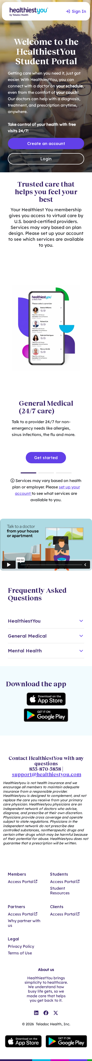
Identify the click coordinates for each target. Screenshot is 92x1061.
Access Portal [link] (20, 881)
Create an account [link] (46, 143)
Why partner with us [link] (24, 923)
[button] (46, 620)
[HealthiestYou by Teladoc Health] (27, 11)
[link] (36, 1013)
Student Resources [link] (60, 890)
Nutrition (64, 472)
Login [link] (46, 158)
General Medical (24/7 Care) (28, 472)
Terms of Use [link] (20, 953)
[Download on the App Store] (46, 699)
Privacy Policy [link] (21, 946)
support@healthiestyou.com (46, 774)
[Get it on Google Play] (46, 715)
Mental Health (46, 472)
